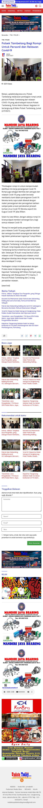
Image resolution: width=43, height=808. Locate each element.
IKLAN (35, 789)
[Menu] (3, 6)
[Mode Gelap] (36, 6)
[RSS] (22, 780)
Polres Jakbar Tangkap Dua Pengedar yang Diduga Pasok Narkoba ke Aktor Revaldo (21, 295)
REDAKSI (28, 789)
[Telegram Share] (35, 336)
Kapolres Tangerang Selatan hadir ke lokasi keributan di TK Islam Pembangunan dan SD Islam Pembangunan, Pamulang (20, 325)
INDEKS (12, 787)
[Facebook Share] (22, 336)
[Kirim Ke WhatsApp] (39, 336)
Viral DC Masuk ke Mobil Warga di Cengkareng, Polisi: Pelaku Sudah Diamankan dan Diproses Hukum (21, 312)
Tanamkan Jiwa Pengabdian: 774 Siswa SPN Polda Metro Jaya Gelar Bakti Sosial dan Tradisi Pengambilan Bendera (20, 318)
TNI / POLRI (5, 40)
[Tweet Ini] (26, 336)
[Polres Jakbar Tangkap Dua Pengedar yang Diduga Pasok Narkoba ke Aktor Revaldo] (11, 350)
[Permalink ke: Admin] (3, 55)
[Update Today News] (11, 6)
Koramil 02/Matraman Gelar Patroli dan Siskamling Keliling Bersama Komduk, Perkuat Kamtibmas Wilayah (20, 301)
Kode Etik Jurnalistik (25, 787)
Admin (8, 54)
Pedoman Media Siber (14, 789)
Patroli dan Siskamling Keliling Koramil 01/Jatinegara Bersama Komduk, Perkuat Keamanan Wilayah (21, 307)
